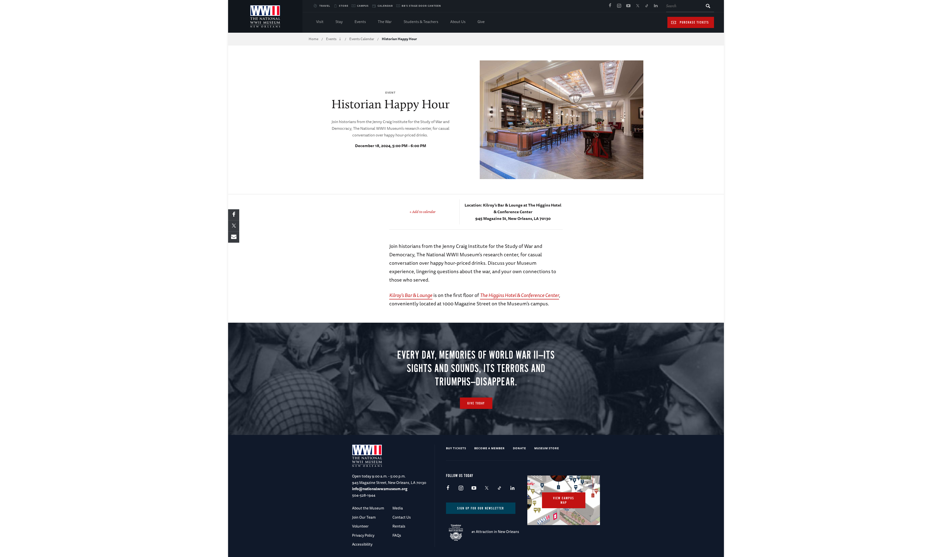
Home (313, 39)
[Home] (265, 16)
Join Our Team (364, 517)
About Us (458, 22)
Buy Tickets (456, 448)
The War (385, 22)
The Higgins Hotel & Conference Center (519, 295)
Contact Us (401, 517)
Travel (324, 6)
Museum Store (546, 448)
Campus (363, 6)
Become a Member (489, 448)
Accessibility (362, 544)
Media (397, 508)
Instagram (619, 6)
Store (343, 6)
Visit (320, 22)
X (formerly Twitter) (637, 6)
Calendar (385, 6)
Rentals (398, 526)
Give (481, 22)
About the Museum (368, 508)
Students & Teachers (421, 22)
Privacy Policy (363, 535)
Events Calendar (361, 39)
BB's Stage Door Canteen (421, 6)
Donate (519, 448)
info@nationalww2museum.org (379, 489)
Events (360, 22)
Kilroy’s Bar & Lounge (410, 295)
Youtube (628, 6)
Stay (339, 22)
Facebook (610, 6)
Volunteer (360, 526)
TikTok (646, 6)
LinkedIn (655, 6)
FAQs (396, 535)
